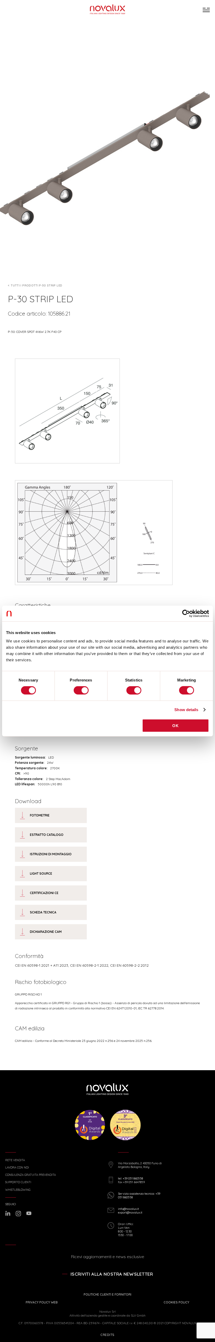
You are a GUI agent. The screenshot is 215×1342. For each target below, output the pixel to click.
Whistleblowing (17, 1190)
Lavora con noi (17, 1167)
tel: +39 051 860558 (130, 1178)
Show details (186, 709)
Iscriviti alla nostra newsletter (112, 1274)
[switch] (81, 690)
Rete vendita (15, 1160)
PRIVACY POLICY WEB (42, 1302)
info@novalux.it (128, 1209)
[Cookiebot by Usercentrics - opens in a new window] (186, 614)
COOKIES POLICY (176, 1302)
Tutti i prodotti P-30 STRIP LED (36, 285)
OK (175, 725)
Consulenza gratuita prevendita (30, 1175)
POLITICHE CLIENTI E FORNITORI (107, 1294)
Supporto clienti (18, 1182)
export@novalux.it (130, 1212)
